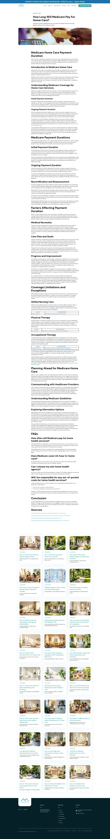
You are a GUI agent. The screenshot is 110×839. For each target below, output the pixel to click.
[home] (21, 5)
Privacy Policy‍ (74, 830)
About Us (50, 5)
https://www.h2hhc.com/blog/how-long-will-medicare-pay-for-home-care (48, 513)
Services (64, 5)
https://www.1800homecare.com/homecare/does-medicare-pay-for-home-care (50, 520)
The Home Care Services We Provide (54, 830)
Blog (68, 5)
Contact (79, 830)
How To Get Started (66, 830)
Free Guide (73, 5)
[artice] (29, 543)
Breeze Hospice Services (87, 830)
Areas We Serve (57, 5)
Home (45, 5)
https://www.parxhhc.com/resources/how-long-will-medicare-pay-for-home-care (50, 515)
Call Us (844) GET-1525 (85, 5)
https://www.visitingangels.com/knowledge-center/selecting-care (46, 518)
